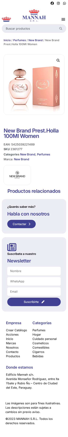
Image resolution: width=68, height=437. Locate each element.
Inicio (7, 40)
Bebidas (37, 356)
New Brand (35, 40)
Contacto (12, 352)
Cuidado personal (44, 339)
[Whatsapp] (64, 3)
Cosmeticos (40, 343)
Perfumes (19, 40)
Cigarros (38, 352)
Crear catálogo (16, 330)
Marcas (11, 343)
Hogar (36, 334)
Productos (13, 356)
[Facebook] (52, 3)
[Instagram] (58, 3)
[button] (63, 19)
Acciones (12, 334)
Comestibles (40, 347)
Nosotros (12, 347)
